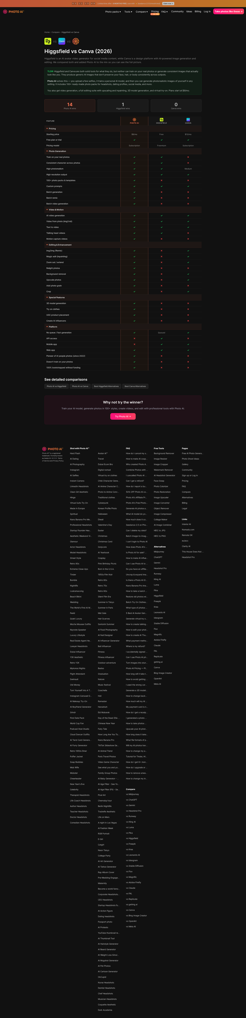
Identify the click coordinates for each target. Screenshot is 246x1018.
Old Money (75, 685)
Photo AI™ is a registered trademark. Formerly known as (52, 455)
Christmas (102, 536)
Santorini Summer (106, 624)
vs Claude (130, 888)
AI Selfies (74, 475)
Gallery (185, 464)
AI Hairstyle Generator (108, 944)
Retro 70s (102, 585)
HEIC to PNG (160, 536)
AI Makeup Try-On (78, 701)
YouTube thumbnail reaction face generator (118, 933)
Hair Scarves (104, 618)
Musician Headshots (107, 999)
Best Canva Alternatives (135, 386)
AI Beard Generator (107, 949)
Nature (101, 679)
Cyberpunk (103, 503)
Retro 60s (102, 591)
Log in (207, 11)
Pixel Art (102, 795)
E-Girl (100, 839)
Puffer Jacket (76, 756)
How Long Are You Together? (111, 734)
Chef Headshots (105, 993)
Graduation (103, 674)
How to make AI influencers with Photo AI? (145, 558)
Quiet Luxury (76, 618)
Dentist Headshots (106, 988)
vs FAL (129, 893)
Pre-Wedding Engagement (110, 877)
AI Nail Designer (105, 635)
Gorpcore (102, 547)
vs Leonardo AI (133, 855)
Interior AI (186, 524)
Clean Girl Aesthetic (79, 492)
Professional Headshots (81, 525)
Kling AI (157, 579)
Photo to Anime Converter (110, 492)
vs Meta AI (131, 926)
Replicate (158, 656)
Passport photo (105, 922)
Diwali (100, 519)
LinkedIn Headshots (79, 486)
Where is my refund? (135, 646)
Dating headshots (106, 916)
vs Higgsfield (132, 838)
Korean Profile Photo (107, 508)
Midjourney (159, 551)
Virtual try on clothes (107, 475)
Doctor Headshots (78, 817)
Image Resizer (160, 459)
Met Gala (102, 613)
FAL (155, 651)
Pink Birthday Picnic (107, 563)
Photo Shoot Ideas (190, 459)
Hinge (72, 497)
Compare (56, 32)
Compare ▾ (142, 11)
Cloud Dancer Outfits (80, 734)
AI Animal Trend (105, 751)
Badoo (101, 668)
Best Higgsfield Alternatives (106, 386)
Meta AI (157, 684)
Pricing (155, 11)
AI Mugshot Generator (108, 960)
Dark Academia (105, 1010)
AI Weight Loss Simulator (109, 955)
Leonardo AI (159, 612)
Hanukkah (102, 707)
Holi (99, 696)
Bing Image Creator (163, 673)
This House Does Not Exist (194, 551)
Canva (157, 667)
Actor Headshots (78, 547)
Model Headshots (78, 552)
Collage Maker (160, 519)
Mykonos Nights (77, 668)
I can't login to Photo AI (136, 541)
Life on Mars (103, 817)
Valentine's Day (105, 525)
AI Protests (103, 927)
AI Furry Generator (78, 745)
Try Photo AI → (123, 416)
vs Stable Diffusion (134, 866)
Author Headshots (78, 806)
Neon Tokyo (103, 850)
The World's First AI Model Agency (86, 607)
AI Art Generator (105, 861)
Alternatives (160, 546)
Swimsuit (74, 679)
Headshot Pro (160, 568)
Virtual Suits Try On (79, 503)
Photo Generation (57, 151)
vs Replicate (131, 899)
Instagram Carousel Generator (84, 696)
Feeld (72, 613)
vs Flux (129, 871)
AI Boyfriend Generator (80, 707)
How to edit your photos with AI (140, 629)
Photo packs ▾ (113, 11)
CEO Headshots (105, 900)
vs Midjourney (132, 794)
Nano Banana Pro (106, 740)
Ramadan (102, 701)
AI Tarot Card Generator (81, 740)
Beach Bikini (75, 596)
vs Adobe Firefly (133, 882)
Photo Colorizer (161, 486)
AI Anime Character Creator (110, 486)
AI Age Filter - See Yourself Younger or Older (118, 784)
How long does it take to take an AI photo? (146, 734)
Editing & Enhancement (60, 245)
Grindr (73, 712)
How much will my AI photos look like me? (145, 701)
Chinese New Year (106, 723)
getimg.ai (158, 662)
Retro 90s (74, 563)
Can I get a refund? (135, 481)
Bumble (73, 580)
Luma (156, 585)
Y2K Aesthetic (76, 657)
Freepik (157, 601)
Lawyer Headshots (78, 646)
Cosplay (101, 558)
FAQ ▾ (164, 11)
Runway (157, 573)
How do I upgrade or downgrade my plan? (145, 767)
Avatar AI (47, 458)
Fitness (101, 652)
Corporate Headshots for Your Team (114, 894)
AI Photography (77, 464)
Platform (53, 326)
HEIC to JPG (159, 530)
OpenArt (158, 678)
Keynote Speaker (78, 629)
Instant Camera (77, 481)
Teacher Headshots (79, 811)
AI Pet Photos (104, 966)
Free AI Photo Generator (193, 453)
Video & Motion (56, 209)
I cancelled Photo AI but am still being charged (147, 475)
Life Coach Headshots (80, 800)
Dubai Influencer (77, 652)
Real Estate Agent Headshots (83, 640)
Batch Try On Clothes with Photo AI (142, 602)
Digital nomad (104, 470)
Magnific (158, 634)
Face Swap (159, 481)
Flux (156, 629)
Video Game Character (108, 762)
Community (177, 11)
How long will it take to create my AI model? (146, 674)
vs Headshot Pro (133, 811)
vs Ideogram (132, 860)
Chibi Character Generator (110, 481)
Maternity (102, 883)
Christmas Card (105, 541)
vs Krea (129, 849)
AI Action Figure (105, 911)
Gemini (157, 562)
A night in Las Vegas (107, 822)
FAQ (128, 448)
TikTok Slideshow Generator (111, 745)
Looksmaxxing (77, 591)
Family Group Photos (107, 773)
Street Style (75, 558)
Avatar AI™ (103, 453)
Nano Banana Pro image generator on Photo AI (147, 585)
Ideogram (158, 618)
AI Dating (74, 459)
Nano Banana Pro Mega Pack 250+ (86, 519)
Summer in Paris (105, 607)
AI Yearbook (103, 552)
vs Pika (129, 833)
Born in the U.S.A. (106, 569)
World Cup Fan (77, 723)
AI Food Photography (108, 629)
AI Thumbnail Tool (106, 938)
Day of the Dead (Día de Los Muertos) (115, 718)
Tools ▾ (128, 11)
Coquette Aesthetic (107, 1004)
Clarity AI (186, 546)
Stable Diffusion (161, 623)
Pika (156, 590)
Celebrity (74, 789)
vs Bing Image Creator (136, 915)
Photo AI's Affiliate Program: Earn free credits (147, 497)
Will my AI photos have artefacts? (141, 745)
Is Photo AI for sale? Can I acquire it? (143, 552)
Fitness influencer (106, 657)
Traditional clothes (106, 497)
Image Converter (162, 503)
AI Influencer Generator (108, 640)
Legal (184, 508)
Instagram (74, 470)
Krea (156, 607)
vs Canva (130, 910)
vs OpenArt (131, 921)
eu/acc (185, 540)
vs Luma (130, 827)
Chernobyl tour (105, 800)
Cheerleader (75, 778)
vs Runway (131, 816)
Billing (198, 11)
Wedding (74, 602)
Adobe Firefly (160, 640)
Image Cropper (161, 464)
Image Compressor (163, 514)
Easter (101, 530)
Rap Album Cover (106, 872)
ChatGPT (158, 557)
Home (47, 32)
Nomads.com (188, 529)
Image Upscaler (161, 497)
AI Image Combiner (163, 525)
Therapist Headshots (79, 795)
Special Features (57, 297)
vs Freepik (131, 844)
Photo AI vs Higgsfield (56, 386)
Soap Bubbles (76, 762)
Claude (157, 645)
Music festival (104, 685)
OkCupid (102, 977)
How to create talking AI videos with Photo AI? (147, 624)
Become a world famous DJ (110, 889)
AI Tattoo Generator (107, 866)
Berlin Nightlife (104, 806)
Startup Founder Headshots (83, 530)
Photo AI (51, 81)
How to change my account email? (142, 751)
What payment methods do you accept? (144, 640)
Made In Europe (77, 508)
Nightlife (74, 585)
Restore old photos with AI (138, 596)
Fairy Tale (102, 729)
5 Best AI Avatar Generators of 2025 (143, 613)
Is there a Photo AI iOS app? (139, 580)
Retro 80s (102, 580)
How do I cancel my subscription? (141, 453)
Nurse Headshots (106, 982)
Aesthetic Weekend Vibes (82, 536)
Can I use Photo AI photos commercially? (145, 657)
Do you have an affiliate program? (141, 569)
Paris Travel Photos (107, 756)
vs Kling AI (131, 822)
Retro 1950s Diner (78, 751)
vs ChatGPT (131, 799)
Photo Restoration (162, 492)
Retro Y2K (74, 663)
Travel (101, 459)
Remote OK (187, 535)
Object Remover (161, 508)
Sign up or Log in (190, 475)
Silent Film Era (104, 596)
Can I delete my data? (136, 530)
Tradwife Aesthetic (106, 811)
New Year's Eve (77, 784)
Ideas (189, 11)
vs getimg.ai (131, 904)
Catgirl (101, 844)
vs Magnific (131, 877)
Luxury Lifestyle (77, 635)
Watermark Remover (163, 470)
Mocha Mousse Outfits (80, 624)
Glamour (74, 541)
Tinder (73, 574)
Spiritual (74, 514)
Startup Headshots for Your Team (113, 905)
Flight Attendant (77, 674)
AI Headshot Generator (164, 475)
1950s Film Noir (105, 574)
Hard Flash (75, 453)
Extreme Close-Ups (79, 569)
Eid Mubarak (104, 712)
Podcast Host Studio (79, 729)
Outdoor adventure (107, 663)
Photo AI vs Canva (80, 386)
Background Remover (164, 453)
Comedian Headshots (80, 822)
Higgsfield (158, 595)
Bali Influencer (104, 646)
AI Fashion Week (105, 828)
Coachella (102, 690)
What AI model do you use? (138, 514)
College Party (104, 855)
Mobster (74, 773)
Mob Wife (74, 767)
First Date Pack (77, 718)
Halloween (102, 514)
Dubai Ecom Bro (105, 464)
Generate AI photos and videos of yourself (145, 508)
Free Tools (159, 448)
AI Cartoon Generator (108, 971)
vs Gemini (130, 805)
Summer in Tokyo (106, 602)
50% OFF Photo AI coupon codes (141, 492)
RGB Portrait (103, 833)
